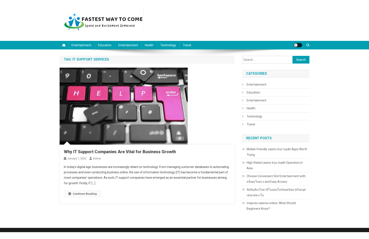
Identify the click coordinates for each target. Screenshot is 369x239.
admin (97, 158)
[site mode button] (298, 45)
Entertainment (81, 45)
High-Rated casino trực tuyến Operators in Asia (275, 165)
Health (149, 45)
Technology (168, 45)
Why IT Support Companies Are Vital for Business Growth (120, 151)
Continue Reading (85, 193)
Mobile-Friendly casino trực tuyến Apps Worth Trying (277, 151)
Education (104, 45)
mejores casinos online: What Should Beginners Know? (271, 205)
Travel (187, 45)
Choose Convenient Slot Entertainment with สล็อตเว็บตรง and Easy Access (276, 178)
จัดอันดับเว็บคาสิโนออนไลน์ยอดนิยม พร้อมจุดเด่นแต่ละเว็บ (276, 192)
